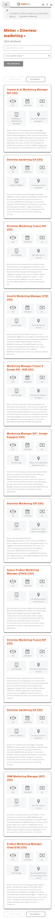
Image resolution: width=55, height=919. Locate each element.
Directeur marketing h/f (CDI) (25, 159)
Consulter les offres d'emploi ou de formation (28, 13)
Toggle (6, 5)
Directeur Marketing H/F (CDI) (25, 503)
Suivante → (36, 79)
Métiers (12, 16)
